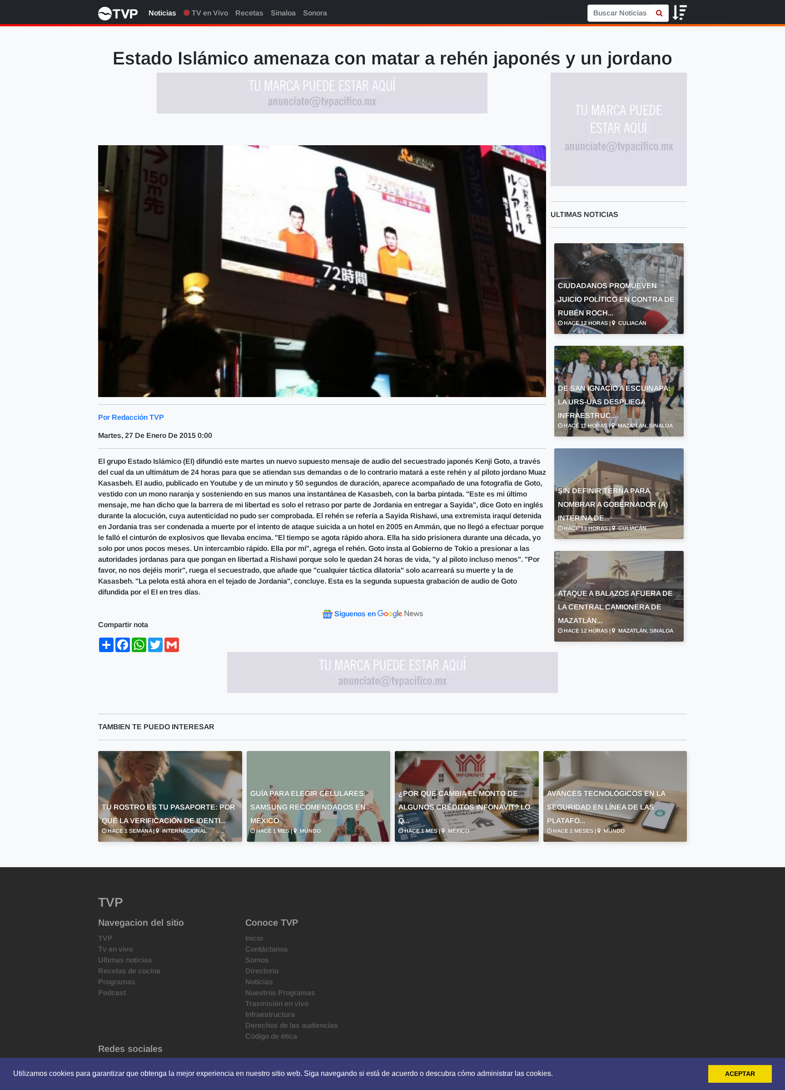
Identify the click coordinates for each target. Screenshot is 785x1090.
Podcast (112, 993)
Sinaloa (283, 13)
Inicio (254, 938)
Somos (257, 960)
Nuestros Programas (280, 993)
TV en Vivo (209, 13)
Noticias (162, 13)
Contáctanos (266, 949)
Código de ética (271, 1036)
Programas (116, 982)
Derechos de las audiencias (291, 1025)
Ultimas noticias (125, 960)
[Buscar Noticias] (659, 13)
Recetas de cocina (129, 971)
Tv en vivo (115, 949)
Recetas (249, 13)
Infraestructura (270, 1014)
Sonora (315, 13)
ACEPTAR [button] (740, 1073)
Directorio (261, 971)
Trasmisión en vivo (276, 1003)
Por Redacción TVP (131, 417)
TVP (105, 938)
